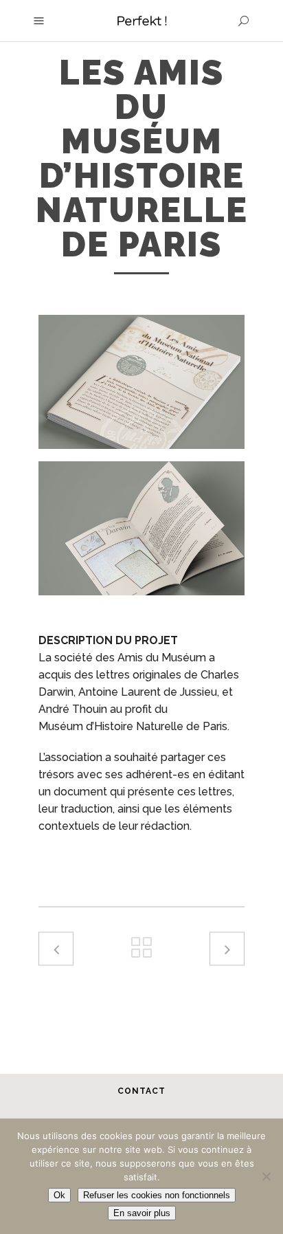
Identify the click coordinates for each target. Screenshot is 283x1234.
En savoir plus (141, 1213)
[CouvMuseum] (141, 382)
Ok (59, 1195)
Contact (141, 1091)
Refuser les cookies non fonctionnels (156, 1195)
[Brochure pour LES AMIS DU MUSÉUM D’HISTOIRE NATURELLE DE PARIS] (141, 528)
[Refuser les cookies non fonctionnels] (266, 1176)
